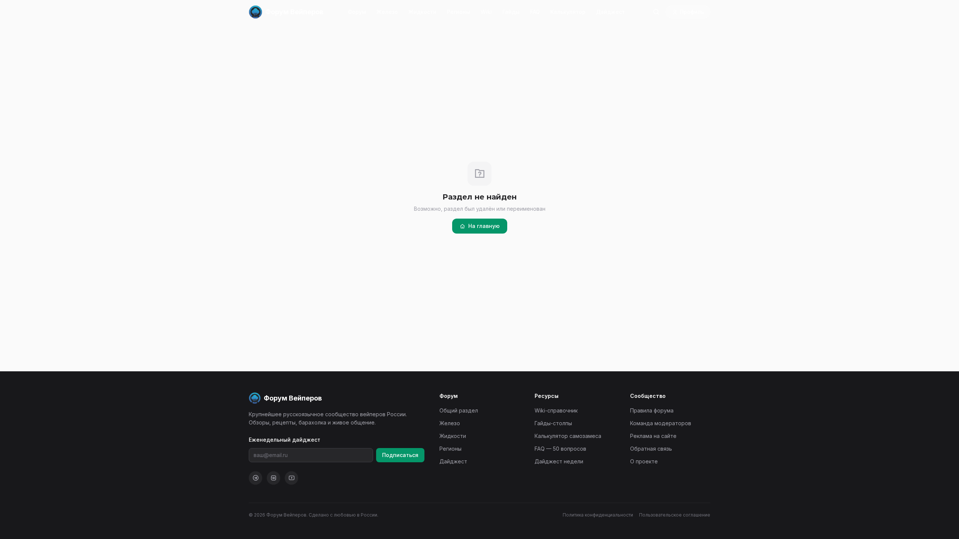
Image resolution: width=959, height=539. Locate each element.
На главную (484, 226)
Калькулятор (568, 12)
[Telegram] (255, 478)
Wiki (486, 12)
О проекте (644, 461)
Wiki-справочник (556, 410)
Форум (357, 12)
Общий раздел (458, 410)
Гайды (511, 12)
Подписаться (400, 455)
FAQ (535, 12)
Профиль (692, 12)
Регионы (458, 12)
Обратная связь (651, 448)
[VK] (273, 478)
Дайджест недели (559, 461)
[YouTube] (291, 478)
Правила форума (652, 410)
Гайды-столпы (553, 423)
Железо (387, 12)
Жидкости (422, 12)
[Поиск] (656, 12)
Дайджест (610, 12)
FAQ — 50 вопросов (560, 448)
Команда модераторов (660, 423)
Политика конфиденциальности (598, 515)
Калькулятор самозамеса (568, 436)
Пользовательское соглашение (674, 515)
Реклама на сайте (653, 436)
